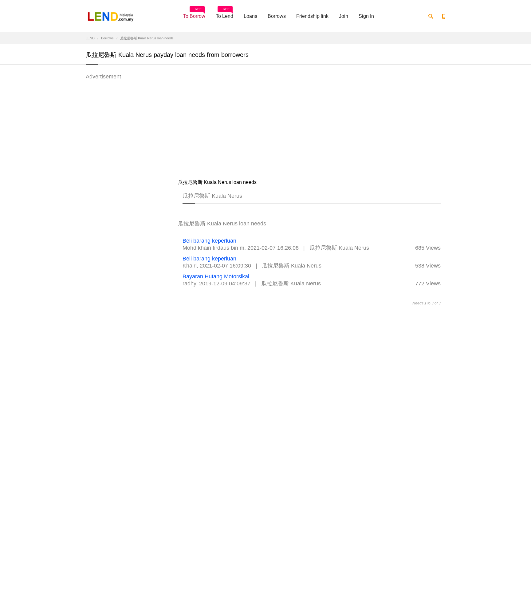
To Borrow (194, 14)
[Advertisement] (311, 123)
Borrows (277, 16)
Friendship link (312, 16)
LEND (90, 38)
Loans (250, 16)
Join (343, 16)
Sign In (366, 16)
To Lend (224, 14)
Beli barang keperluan (209, 241)
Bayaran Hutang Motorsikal (216, 276)
